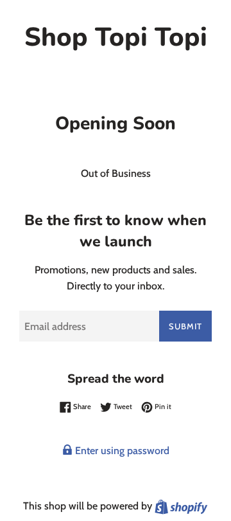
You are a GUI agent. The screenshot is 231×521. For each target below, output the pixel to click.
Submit (185, 326)
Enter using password (121, 450)
